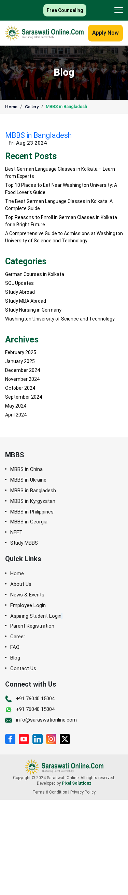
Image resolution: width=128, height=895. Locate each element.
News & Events (27, 595)
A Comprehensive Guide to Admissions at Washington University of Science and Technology (64, 237)
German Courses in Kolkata (34, 274)
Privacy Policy (83, 792)
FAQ (14, 647)
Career (17, 637)
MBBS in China (26, 469)
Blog (15, 658)
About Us (20, 584)
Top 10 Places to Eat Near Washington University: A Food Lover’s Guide (61, 188)
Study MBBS (24, 543)
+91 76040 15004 (35, 699)
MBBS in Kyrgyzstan (32, 501)
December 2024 (22, 370)
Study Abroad (20, 292)
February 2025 (20, 352)
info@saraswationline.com (46, 720)
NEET (16, 532)
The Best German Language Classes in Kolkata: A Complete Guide (59, 204)
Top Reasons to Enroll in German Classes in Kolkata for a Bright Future (61, 221)
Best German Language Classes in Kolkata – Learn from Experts (60, 172)
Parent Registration (32, 626)
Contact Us (23, 669)
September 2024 (23, 397)
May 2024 (15, 406)
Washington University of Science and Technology (60, 319)
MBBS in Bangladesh (66, 106)
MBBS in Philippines (32, 512)
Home (11, 106)
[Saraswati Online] (44, 33)
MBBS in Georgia (28, 522)
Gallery (32, 106)
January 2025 (20, 361)
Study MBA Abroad (25, 301)
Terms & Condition (49, 792)
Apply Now (105, 32)
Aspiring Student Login (35, 616)
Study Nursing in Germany (33, 310)
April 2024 (16, 415)
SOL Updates (19, 283)
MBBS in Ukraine (28, 480)
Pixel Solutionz (76, 783)
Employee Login (28, 605)
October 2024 (20, 388)
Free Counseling (65, 10)
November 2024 (22, 379)
